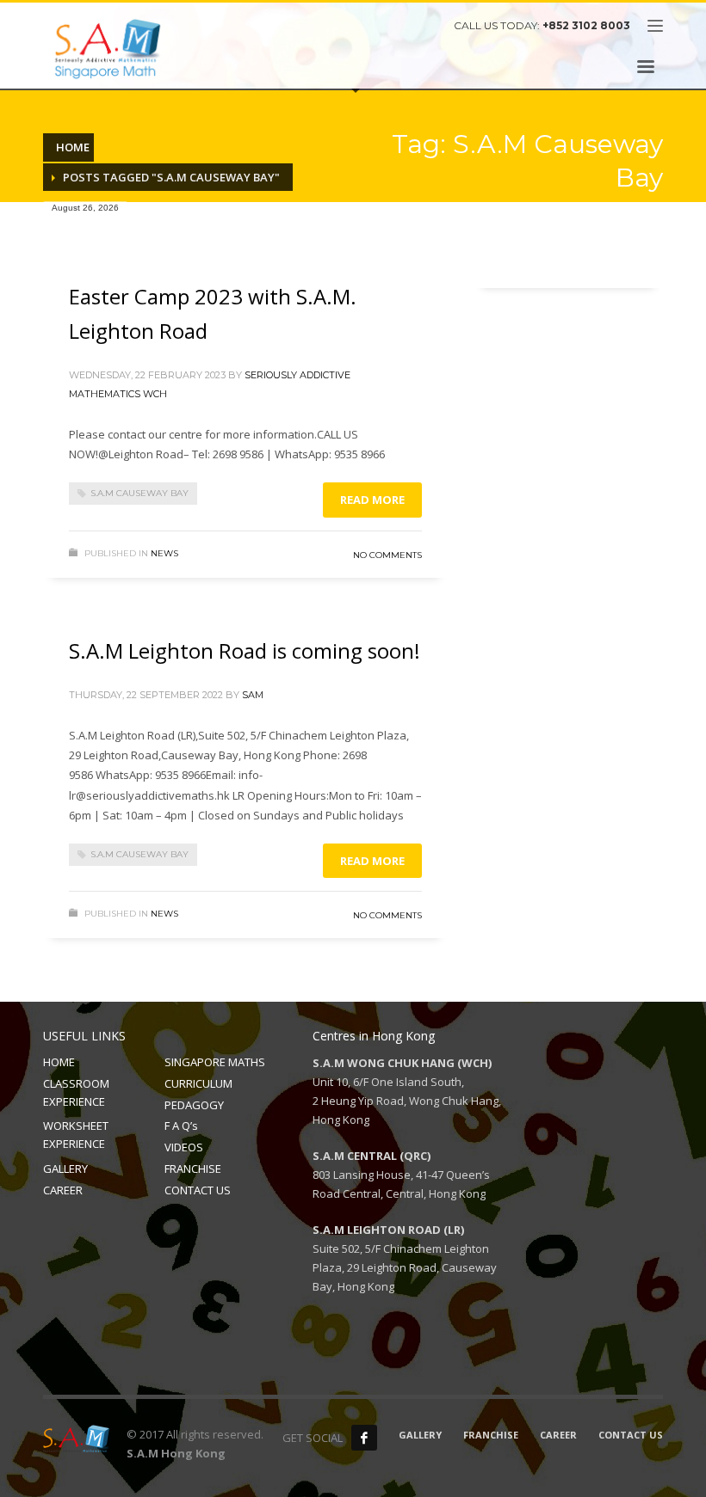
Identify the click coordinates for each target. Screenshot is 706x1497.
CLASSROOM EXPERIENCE (76, 1092)
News (164, 553)
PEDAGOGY (194, 1105)
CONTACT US (197, 1190)
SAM (252, 695)
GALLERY (65, 1168)
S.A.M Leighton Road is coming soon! (244, 650)
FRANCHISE (192, 1168)
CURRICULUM (198, 1083)
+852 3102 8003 (586, 25)
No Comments (387, 555)
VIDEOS (183, 1147)
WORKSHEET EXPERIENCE (75, 1134)
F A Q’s (181, 1125)
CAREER (63, 1190)
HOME (59, 1062)
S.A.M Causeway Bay (139, 493)
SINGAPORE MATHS (214, 1062)
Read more (372, 499)
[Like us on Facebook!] (364, 1438)
